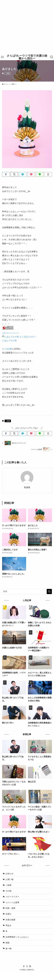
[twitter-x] (27, 966)
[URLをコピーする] (48, 174)
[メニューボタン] (2, 57)
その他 (8, 891)
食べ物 (8, 948)
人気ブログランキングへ (10, 333)
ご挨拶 (7, 73)
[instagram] (30, 966)
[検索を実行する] (49, 591)
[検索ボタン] (51, 57)
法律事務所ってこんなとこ (17, 937)
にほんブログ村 (9, 340)
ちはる (27, 487)
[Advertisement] (27, 27)
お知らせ (9, 874)
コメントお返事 (12, 902)
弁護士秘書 (10, 920)
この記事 (7, 349)
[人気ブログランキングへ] (8, 329)
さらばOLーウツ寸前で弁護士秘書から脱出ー (27, 57)
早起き (8, 925)
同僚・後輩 (10, 908)
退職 (7, 943)
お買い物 (9, 879)
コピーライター (12, 897)
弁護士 (8, 914)
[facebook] (24, 966)
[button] (6, 174)
